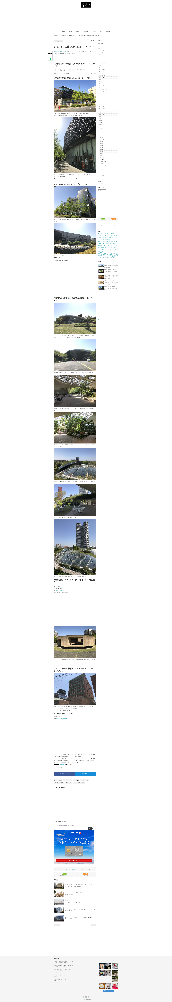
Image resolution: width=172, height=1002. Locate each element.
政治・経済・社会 (101, 179)
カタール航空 (101, 237)
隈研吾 (108, 257)
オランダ (100, 65)
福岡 (62, 41)
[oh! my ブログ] (86, 3)
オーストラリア (102, 61)
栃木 (101, 135)
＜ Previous (57, 925)
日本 (100, 126)
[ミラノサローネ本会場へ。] (115, 973)
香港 (100, 124)
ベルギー (100, 104)
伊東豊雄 (60, 780)
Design (94, 31)
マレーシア (101, 112)
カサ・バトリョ (109, 235)
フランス (100, 98)
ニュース (99, 183)
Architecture (85, 31)
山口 (101, 151)
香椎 (74, 782)
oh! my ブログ (84, 999)
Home (63, 31)
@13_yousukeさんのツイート (104, 319)
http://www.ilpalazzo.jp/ (61, 718)
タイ (100, 81)
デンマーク (101, 85)
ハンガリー (101, 93)
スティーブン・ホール (59, 782)
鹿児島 (101, 157)
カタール (100, 67)
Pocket (61, 764)
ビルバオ (104, 247)
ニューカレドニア (102, 89)
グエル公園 (103, 239)
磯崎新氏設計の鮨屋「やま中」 (60, 51)
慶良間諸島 (103, 161)
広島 (101, 149)
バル (103, 245)
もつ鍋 (106, 233)
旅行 (99, 48)
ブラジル (100, 96)
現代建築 (110, 255)
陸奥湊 (104, 257)
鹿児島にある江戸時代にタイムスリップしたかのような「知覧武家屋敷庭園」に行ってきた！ (111, 288)
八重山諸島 (103, 165)
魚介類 (112, 257)
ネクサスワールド (84, 780)
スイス (100, 73)
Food (101, 31)
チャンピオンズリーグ (109, 243)
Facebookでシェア (64, 773)
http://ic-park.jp (59, 590)
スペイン (100, 77)
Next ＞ (93, 925)
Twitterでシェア (85, 773)
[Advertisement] (86, 19)
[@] (102, 961)
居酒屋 (103, 255)
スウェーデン (101, 75)
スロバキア (101, 79)
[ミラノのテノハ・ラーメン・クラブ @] (102, 973)
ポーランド (101, 106)
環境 (99, 181)
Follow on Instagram (109, 990)
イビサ (99, 235)
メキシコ (100, 114)
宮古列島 (102, 163)
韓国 (100, 120)
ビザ (101, 247)
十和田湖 (114, 253)
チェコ (100, 83)
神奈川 (101, 139)
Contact (108, 31)
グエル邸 (108, 239)
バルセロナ (110, 245)
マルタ (100, 110)
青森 (101, 130)
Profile (70, 31)
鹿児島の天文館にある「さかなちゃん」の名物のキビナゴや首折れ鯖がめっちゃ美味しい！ (110, 271)
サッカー (103, 241)
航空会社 (101, 257)
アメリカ (100, 50)
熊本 (101, 155)
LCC (103, 233)
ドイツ (100, 87)
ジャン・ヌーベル (110, 241)
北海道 (101, 128)
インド (103, 235)
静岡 (101, 145)
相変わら (113, 977)
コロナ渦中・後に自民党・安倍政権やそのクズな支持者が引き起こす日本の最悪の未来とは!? (111, 266)
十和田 (110, 253)
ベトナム (100, 100)
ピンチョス (110, 247)
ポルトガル (101, 108)
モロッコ (100, 116)
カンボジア (101, 69)
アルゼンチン (101, 52)
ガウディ (113, 237)
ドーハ (115, 243)
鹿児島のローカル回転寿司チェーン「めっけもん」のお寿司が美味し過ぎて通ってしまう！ (111, 282)
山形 (101, 133)
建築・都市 (56, 41)
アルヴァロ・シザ (113, 233)
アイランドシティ (81, 782)
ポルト (102, 251)
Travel (77, 31)
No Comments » (84, 869)
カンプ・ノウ (107, 237)
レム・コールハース (67, 780)
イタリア (100, 56)
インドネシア (101, 59)
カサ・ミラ (115, 235)
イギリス (100, 54)
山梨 (101, 143)
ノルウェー (101, 91)
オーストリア (101, 63)
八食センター (105, 253)
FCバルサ (100, 233)
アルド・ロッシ (68, 782)
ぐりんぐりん (76, 780)
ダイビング (101, 175)
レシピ (100, 169)
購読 (90, 828)
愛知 (101, 147)
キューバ (100, 71)
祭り (115, 255)
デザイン (99, 45)
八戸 (100, 253)
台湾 (100, 122)
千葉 (101, 141)
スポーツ (99, 173)
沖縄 (101, 159)
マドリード (114, 251)
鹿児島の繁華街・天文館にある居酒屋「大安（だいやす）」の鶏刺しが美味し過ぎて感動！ (111, 277)
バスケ (100, 177)
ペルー (100, 102)
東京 (101, 137)
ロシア (100, 118)
